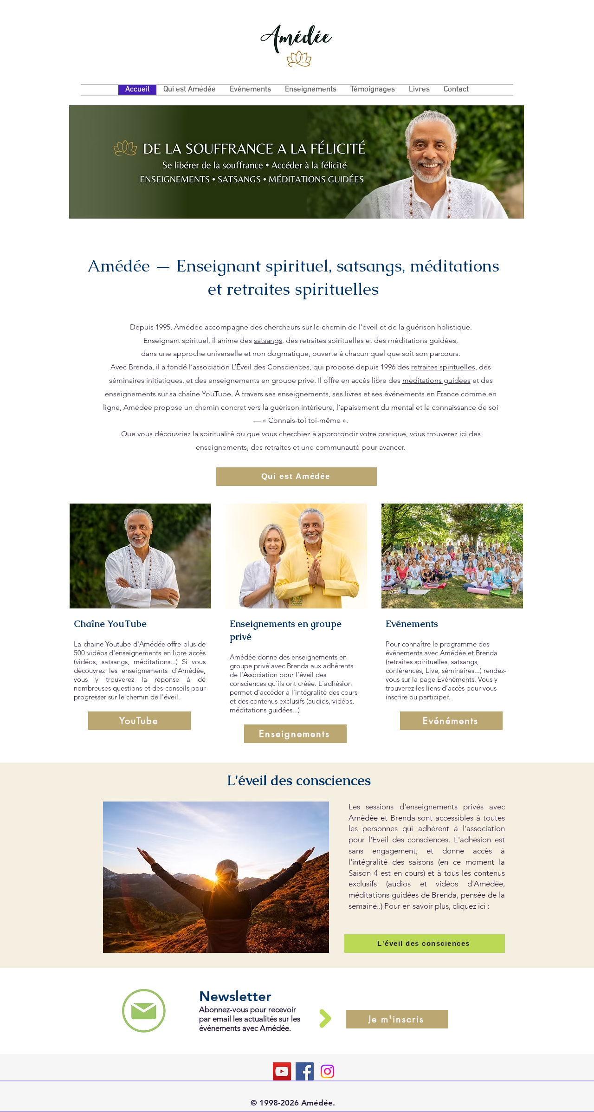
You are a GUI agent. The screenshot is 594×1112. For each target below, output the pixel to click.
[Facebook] (305, 1071)
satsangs (268, 340)
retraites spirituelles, (444, 366)
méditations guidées (436, 380)
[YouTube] (282, 1071)
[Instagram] (327, 1071)
